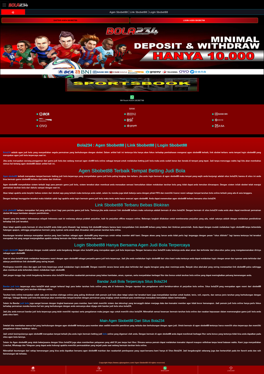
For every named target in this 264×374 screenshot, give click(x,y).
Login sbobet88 (10, 250)
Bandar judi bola (11, 286)
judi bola (24, 303)
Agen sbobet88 (10, 176)
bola (105, 334)
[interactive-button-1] (132, 83)
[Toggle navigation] (4, 5)
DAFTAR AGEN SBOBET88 (65, 20)
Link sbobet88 (9, 210)
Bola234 (7, 152)
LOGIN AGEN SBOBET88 (194, 20)
